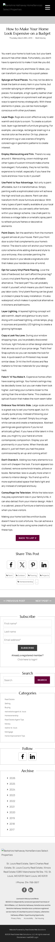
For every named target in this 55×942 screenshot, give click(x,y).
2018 (12, 823)
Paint (10, 575)
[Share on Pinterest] (33, 565)
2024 (12, 789)
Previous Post (15, 600)
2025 (12, 783)
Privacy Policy (16, 918)
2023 (12, 795)
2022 (12, 801)
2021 (12, 806)
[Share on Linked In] (44, 565)
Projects (45, 575)
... (36, 581)
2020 (12, 812)
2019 (12, 818)
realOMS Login (32, 937)
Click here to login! (27, 659)
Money (7, 723)
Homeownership (26, 581)
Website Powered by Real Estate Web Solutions (27, 929)
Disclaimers (21, 937)
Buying (7, 707)
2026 (12, 778)
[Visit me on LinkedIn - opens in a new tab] (32, 756)
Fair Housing (39, 918)
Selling (7, 703)
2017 (12, 829)
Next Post (42, 600)
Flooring (33, 575)
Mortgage (9, 732)
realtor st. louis (11, 727)
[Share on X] (22, 565)
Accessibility (28, 918)
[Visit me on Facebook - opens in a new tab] (22, 756)
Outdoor (21, 575)
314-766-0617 (32, 882)
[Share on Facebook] (11, 565)
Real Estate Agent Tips (14, 719)
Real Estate (10, 699)
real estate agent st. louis (15, 711)
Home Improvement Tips (15, 736)
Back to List (27, 538)
